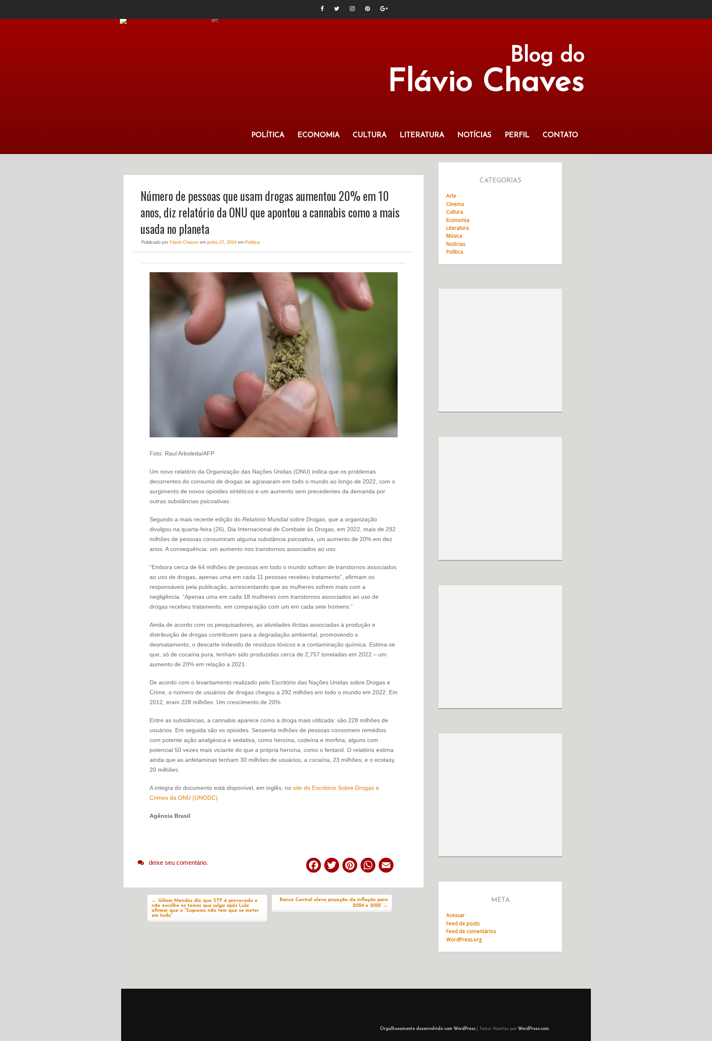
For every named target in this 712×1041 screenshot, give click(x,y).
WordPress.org (464, 939)
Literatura (422, 135)
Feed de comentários (471, 931)
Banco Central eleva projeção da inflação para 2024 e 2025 (334, 902)
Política (267, 135)
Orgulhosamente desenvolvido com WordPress (427, 1029)
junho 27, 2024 (222, 242)
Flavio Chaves (184, 242)
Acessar (455, 915)
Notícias (474, 135)
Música (454, 235)
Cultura (369, 135)
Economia (318, 135)
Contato (560, 135)
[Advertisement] (500, 350)
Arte (451, 195)
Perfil (517, 135)
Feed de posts (463, 923)
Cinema (455, 204)
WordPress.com (533, 1029)
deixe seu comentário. (178, 862)
